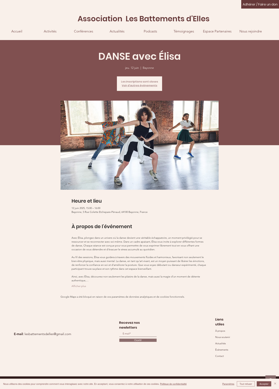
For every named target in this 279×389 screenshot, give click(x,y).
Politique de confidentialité (173, 383)
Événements (221, 349)
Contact (219, 356)
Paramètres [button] (228, 383)
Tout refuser (246, 383)
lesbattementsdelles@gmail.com (48, 334)
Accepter (264, 383)
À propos (220, 330)
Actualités (220, 343)
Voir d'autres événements (139, 85)
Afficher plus (79, 286)
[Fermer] (275, 383)
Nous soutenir (222, 337)
